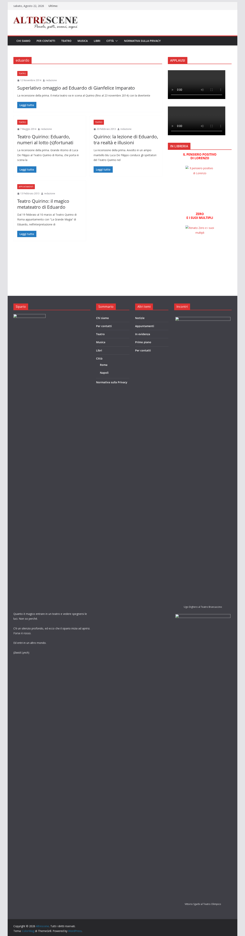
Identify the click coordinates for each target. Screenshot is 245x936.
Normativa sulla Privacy (142, 41)
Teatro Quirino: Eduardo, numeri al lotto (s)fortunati (45, 139)
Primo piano (143, 342)
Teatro (66, 41)
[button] (116, 41)
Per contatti (46, 41)
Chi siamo (23, 41)
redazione (51, 80)
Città (110, 41)
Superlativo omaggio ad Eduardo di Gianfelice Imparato (76, 88)
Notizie (140, 318)
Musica (83, 41)
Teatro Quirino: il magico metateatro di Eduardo (43, 204)
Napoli (104, 372)
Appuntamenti (26, 186)
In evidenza (142, 334)
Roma (103, 365)
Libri (97, 41)
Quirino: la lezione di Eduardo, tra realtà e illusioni (126, 139)
